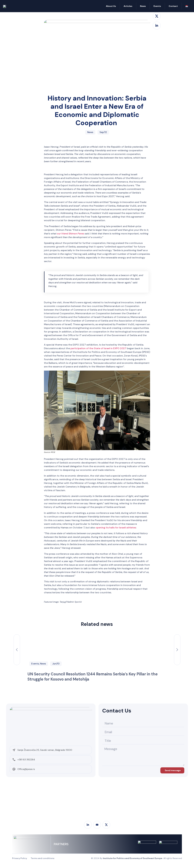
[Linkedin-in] (157, 25)
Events (157, 6)
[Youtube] (97, 825)
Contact (173, 6)
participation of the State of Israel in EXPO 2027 (98, 348)
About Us (111, 6)
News (143, 6)
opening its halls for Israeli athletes (116, 527)
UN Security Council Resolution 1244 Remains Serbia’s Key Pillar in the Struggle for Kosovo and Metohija (92, 676)
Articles (128, 6)
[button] (17, 649)
